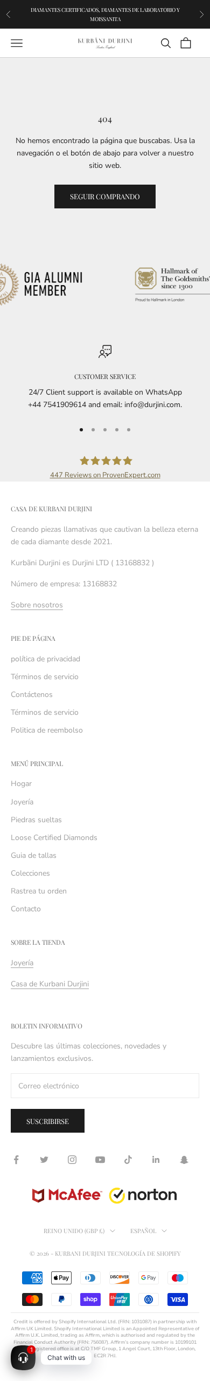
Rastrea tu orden (39, 891)
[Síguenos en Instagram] (72, 1159)
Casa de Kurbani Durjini (50, 984)
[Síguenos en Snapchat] (184, 1159)
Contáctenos (32, 694)
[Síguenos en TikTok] (128, 1159)
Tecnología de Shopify (144, 1253)
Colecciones (30, 873)
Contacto (26, 909)
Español (143, 1231)
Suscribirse (47, 1121)
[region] (105, 378)
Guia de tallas (34, 855)
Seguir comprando (105, 196)
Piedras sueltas (36, 820)
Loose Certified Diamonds (54, 837)
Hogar (21, 783)
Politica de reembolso (47, 730)
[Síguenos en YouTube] (100, 1159)
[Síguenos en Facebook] (16, 1159)
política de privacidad (45, 659)
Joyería (22, 802)
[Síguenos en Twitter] (44, 1159)
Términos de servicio (45, 677)
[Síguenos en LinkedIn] (156, 1159)
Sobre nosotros (37, 605)
